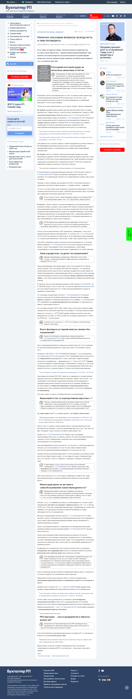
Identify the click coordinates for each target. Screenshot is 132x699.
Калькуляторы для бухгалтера (18, 49)
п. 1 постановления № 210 (75, 118)
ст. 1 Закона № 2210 (77, 361)
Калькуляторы (15, 167)
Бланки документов (18, 31)
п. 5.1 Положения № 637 (77, 529)
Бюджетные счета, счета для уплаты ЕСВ (20, 158)
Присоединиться (14, 111)
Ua (105, 16)
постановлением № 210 (52, 338)
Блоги (12, 42)
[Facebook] (117, 16)
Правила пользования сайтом (55, 684)
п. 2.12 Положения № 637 (55, 434)
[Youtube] (113, 16)
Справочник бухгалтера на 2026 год (20, 147)
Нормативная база (18, 28)
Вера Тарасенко (111, 81)
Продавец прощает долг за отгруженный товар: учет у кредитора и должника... (111, 52)
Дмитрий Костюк (107, 44)
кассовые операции (44, 656)
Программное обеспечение (54, 679)
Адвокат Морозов (112, 94)
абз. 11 (82, 505)
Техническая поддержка (53, 687)
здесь (28, 694)
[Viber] (124, 16)
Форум (13, 57)
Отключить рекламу (19, 77)
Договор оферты (50, 681)
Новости (74, 670)
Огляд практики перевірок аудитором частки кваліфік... (115, 127)
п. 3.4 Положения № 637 (59, 244)
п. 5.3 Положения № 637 (67, 607)
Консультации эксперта (20, 45)
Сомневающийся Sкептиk (114, 107)
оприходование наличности (60, 656)
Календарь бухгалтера (19, 36)
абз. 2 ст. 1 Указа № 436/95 (65, 587)
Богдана (108, 72)
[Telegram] (120, 16)
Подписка (94, 17)
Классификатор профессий (15, 163)
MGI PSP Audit (110, 122)
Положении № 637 (87, 286)
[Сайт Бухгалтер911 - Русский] (18, 671)
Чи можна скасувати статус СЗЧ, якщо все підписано (115, 86)
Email (9, 125)
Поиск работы (16, 39)
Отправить (19, 133)
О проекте (75, 673)
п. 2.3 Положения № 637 (80, 115)
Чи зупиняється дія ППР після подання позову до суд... (114, 99)
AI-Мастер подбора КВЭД (18, 53)
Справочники (15, 34)
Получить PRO (49, 670)
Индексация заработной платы (19, 152)
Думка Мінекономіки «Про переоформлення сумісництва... (114, 113)
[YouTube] (102, 671)
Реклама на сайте (78, 676)
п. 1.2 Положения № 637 (77, 516)
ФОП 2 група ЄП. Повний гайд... (16, 105)
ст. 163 (54, 313)
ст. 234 (64, 322)
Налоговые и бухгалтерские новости (20, 24)
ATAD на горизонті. (114, 75)
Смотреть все (106, 137)
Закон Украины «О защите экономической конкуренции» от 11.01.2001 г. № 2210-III (66, 372)
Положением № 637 (63, 356)
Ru (108, 16)
